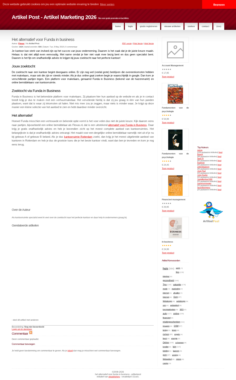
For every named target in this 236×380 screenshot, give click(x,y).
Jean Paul (201, 171)
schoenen (179, 343)
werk (178, 268)
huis (165, 268)
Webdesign (167, 301)
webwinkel (174, 305)
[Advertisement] (83, 175)
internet (166, 293)
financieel (167, 318)
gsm (165, 355)
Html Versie (149, 43)
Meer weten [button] (107, 4)
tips (177, 272)
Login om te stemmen (22, 329)
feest (165, 338)
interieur (166, 276)
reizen (178, 359)
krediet (165, 347)
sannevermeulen (204, 183)
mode (165, 289)
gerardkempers (203, 187)
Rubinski (201, 163)
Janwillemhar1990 (204, 179)
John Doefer (202, 175)
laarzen (176, 351)
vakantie (177, 284)
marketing (176, 289)
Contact (205, 26)
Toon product (168, 77)
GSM (176, 326)
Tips (165, 284)
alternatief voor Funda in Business (127, 125)
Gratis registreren (148, 26)
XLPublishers (114, 377)
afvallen (176, 293)
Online (166, 342)
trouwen (166, 326)
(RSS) (218, 26)
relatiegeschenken (171, 322)
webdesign (180, 301)
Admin (199, 150)
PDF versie (127, 43)
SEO (182, 309)
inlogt (70, 350)
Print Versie (138, 43)
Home (118, 26)
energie (174, 338)
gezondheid (168, 280)
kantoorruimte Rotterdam (78, 136)
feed (220, 152)
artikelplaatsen (203, 167)
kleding (166, 351)
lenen (174, 330)
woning (175, 355)
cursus (166, 334)
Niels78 (200, 158)
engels (177, 334)
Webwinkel (167, 359)
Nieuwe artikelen (172, 26)
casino (165, 363)
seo (164, 305)
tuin (174, 347)
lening (165, 330)
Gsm (175, 297)
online (176, 313)
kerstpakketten (169, 309)
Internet (166, 297)
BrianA (200, 154)
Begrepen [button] (219, 4)
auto (165, 313)
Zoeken (191, 26)
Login (130, 26)
